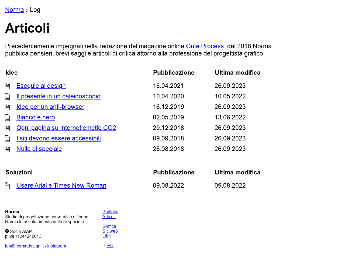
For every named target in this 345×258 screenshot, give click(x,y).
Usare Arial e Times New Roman (61, 185)
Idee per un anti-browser (50, 106)
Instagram (56, 245)
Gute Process (205, 46)
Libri (106, 235)
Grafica (109, 226)
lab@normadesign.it (24, 245)
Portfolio (110, 211)
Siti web (110, 231)
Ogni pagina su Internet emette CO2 (66, 127)
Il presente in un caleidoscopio (58, 96)
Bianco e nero (35, 117)
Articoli (109, 216)
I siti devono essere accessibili (58, 138)
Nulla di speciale (39, 148)
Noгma (14, 9)
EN (110, 245)
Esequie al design (41, 85)
